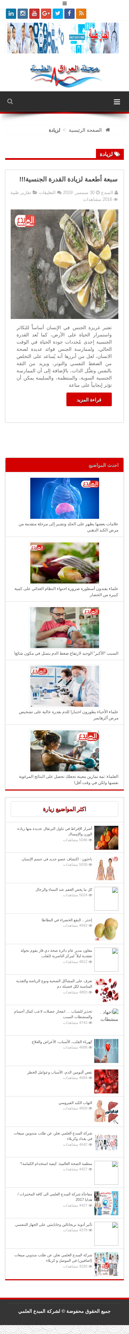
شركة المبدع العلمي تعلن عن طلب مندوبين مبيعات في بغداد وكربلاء (53, 1138)
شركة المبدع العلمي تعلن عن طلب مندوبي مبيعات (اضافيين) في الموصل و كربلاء (53, 1260)
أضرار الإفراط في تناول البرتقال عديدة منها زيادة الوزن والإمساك (54, 834)
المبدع (106, 192)
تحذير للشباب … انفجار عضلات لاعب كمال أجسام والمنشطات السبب (53, 1017)
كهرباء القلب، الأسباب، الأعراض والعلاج (62, 1045)
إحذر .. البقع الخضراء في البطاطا (67, 923)
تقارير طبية (20, 192)
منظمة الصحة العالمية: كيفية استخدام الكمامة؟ (56, 1166)
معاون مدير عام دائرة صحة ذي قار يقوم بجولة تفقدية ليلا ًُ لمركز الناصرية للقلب (56, 956)
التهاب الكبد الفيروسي (75, 1106)
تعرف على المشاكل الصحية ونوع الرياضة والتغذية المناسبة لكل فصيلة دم (54, 986)
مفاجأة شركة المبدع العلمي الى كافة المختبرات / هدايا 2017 (55, 1199)
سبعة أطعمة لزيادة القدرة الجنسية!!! (68, 179)
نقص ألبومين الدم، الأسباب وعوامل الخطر (59, 1075)
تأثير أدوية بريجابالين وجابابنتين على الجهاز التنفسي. (53, 1227)
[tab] (64, 809)
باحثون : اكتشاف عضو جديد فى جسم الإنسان (57, 862)
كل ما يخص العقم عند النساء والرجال (63, 892)
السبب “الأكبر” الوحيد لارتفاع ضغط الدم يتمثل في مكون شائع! (66, 653)
